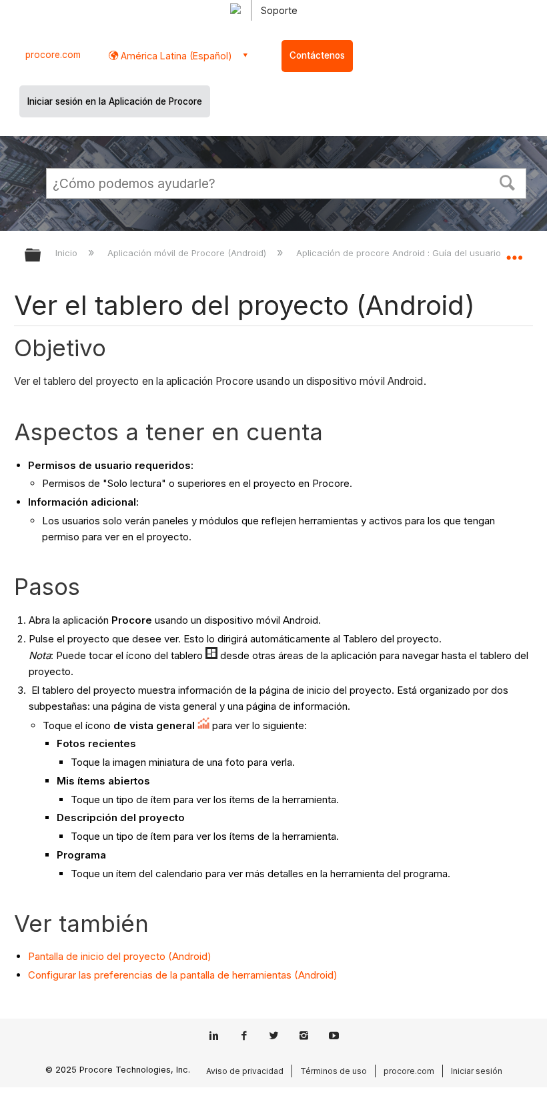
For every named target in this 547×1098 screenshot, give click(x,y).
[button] (507, 181)
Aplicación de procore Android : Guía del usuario (400, 252)
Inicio (67, 252)
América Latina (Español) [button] (175, 55)
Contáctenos (317, 55)
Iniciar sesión (476, 1071)
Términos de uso (333, 1071)
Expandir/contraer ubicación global (514, 250)
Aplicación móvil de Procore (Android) (188, 252)
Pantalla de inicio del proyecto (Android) (119, 956)
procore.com (53, 54)
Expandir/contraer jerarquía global (41, 255)
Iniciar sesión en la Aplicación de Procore (114, 101)
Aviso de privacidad (245, 1071)
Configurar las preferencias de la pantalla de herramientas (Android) (183, 975)
